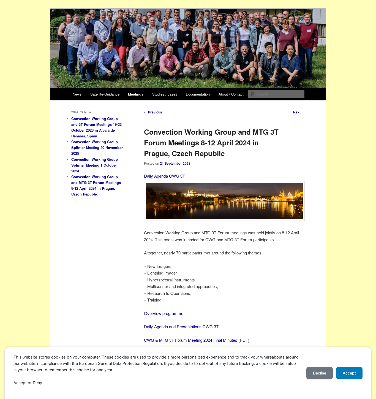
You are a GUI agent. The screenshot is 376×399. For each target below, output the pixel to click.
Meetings (135, 94)
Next (299, 112)
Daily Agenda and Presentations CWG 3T (181, 326)
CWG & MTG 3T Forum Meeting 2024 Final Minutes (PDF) (196, 340)
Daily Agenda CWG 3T (164, 176)
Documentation (198, 94)
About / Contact (231, 94)
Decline (319, 373)
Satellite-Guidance (104, 94)
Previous (153, 112)
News (77, 94)
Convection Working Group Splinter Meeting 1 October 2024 (94, 165)
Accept (349, 373)
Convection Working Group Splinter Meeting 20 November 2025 (97, 147)
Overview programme (163, 313)
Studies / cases (164, 94)
